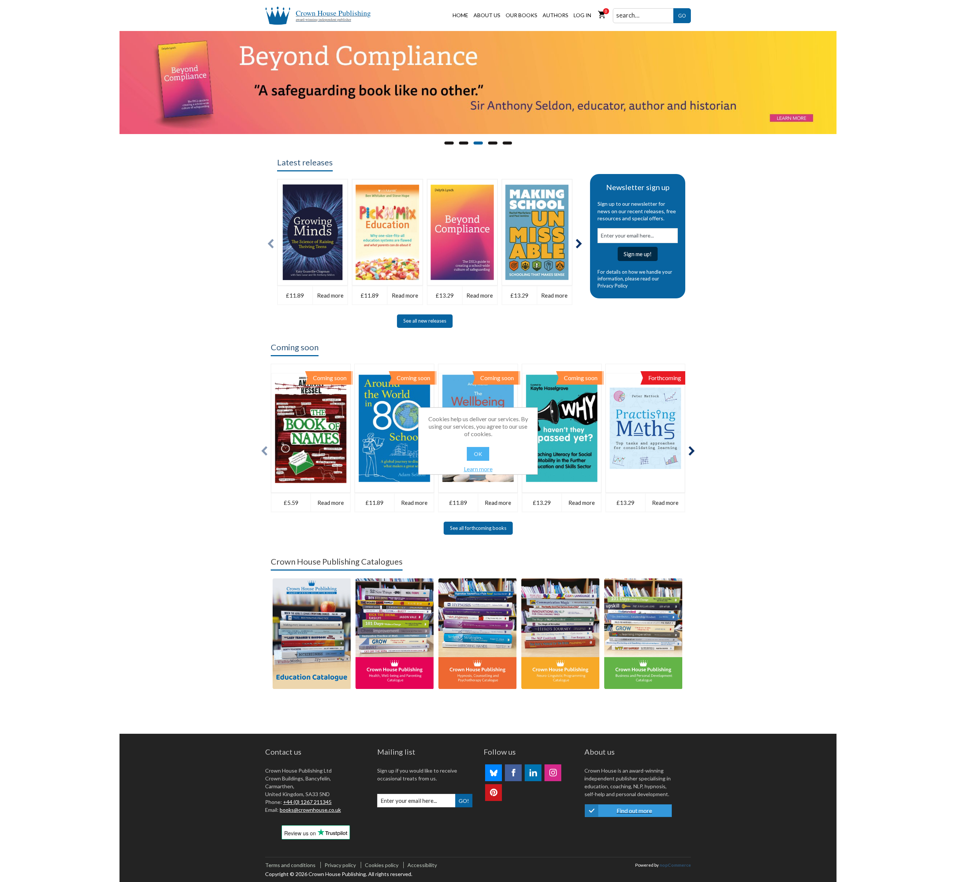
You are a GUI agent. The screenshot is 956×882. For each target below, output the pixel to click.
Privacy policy (340, 865)
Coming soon (295, 347)
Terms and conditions (290, 865)
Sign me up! (638, 254)
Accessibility (422, 865)
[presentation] (271, 243)
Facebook (513, 772)
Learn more (478, 468)
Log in (582, 15)
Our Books (521, 15)
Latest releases (305, 162)
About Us (487, 15)
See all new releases (424, 321)
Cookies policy (381, 865)
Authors (555, 15)
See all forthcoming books (478, 528)
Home (460, 15)
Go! (464, 801)
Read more (330, 295)
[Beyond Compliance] (478, 82)
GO (682, 16)
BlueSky (493, 772)
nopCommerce (675, 865)
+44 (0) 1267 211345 (307, 802)
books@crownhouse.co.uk (310, 810)
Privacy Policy (613, 286)
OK (478, 454)
